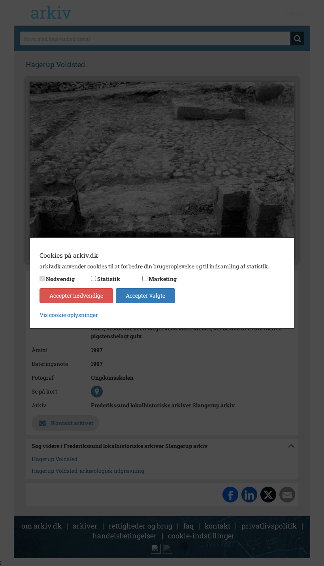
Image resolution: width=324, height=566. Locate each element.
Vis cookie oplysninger (69, 315)
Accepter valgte (145, 295)
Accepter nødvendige (76, 295)
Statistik (108, 279)
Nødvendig (60, 279)
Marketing (163, 279)
